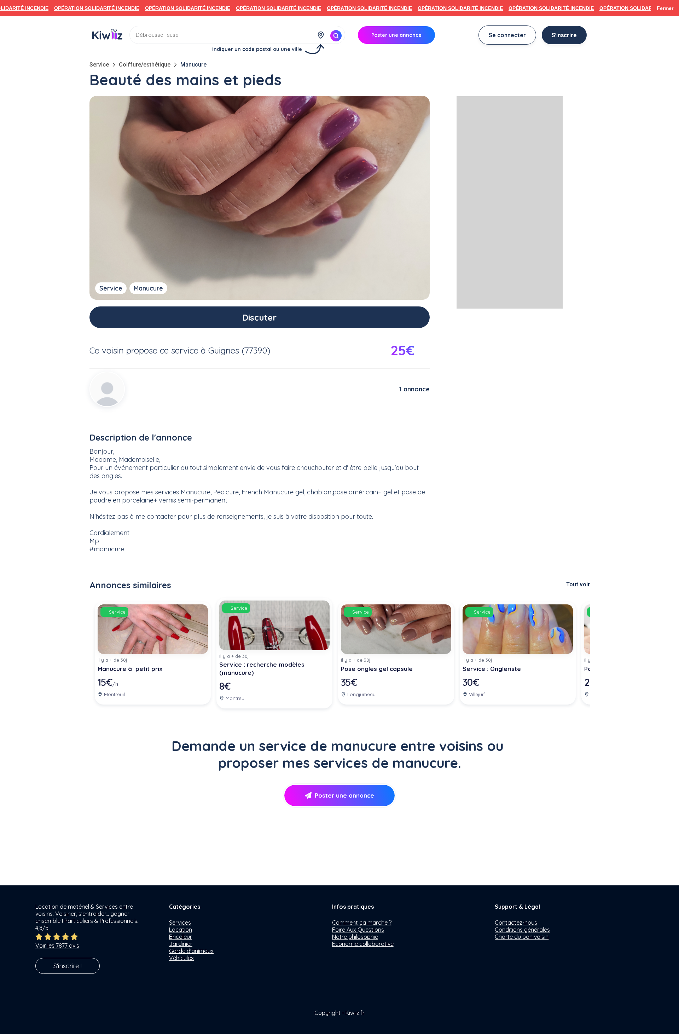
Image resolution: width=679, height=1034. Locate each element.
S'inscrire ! (67, 966)
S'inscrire (564, 35)
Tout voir (578, 584)
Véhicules (181, 957)
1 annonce (414, 389)
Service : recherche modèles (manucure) (261, 668)
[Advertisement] (510, 202)
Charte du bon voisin (522, 936)
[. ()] (107, 389)
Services (180, 922)
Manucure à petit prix (130, 668)
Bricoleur (180, 936)
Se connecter (507, 35)
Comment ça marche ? (361, 922)
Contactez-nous (516, 922)
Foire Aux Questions (358, 929)
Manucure (193, 64)
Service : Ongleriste (492, 668)
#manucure (106, 549)
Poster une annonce (344, 795)
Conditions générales (522, 929)
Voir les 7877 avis (57, 945)
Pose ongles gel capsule (377, 668)
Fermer (665, 8)
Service (99, 64)
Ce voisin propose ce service (143, 350)
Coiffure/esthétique (144, 64)
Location (180, 929)
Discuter (259, 317)
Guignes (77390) (239, 350)
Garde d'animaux (191, 950)
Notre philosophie (355, 936)
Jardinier (180, 943)
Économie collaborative (363, 943)
